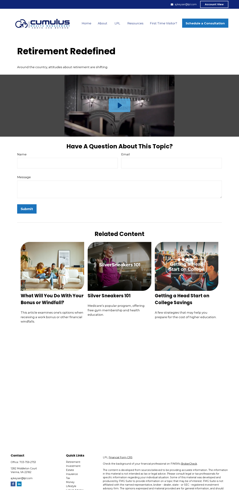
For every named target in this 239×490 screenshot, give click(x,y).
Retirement (73, 462)
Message (24, 177)
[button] (86, 23)
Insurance (72, 474)
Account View (214, 4)
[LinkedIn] (19, 484)
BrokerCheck (189, 463)
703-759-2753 (27, 462)
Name (22, 154)
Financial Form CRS (120, 457)
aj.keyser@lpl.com (186, 4)
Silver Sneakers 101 (109, 296)
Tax (68, 478)
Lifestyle (71, 486)
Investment (73, 466)
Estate (70, 470)
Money (70, 482)
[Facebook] (13, 484)
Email (125, 154)
